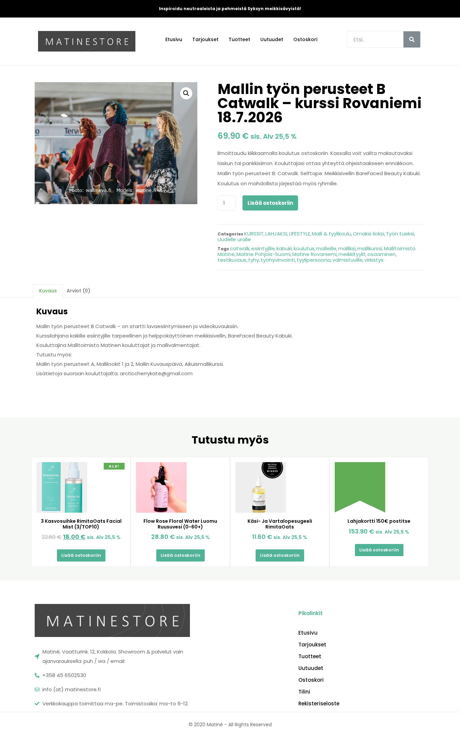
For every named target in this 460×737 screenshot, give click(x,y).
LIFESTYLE (299, 233)
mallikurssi (369, 248)
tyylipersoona (314, 259)
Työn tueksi (400, 233)
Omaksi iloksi (368, 233)
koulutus (304, 248)
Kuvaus (48, 290)
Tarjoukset (205, 39)
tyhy (253, 259)
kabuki (284, 248)
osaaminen (381, 254)
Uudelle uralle (234, 239)
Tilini (304, 691)
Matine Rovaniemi (314, 254)
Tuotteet (239, 39)
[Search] (411, 39)
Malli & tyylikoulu (331, 233)
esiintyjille (263, 248)
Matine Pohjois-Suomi (263, 254)
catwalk (240, 248)
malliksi (347, 248)
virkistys (374, 259)
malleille (326, 248)
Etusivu (173, 39)
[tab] (48, 290)
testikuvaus (232, 259)
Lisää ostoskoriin (270, 202)
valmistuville (347, 259)
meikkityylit (352, 254)
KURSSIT (254, 233)
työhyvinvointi (278, 259)
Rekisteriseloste (318, 703)
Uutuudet (271, 39)
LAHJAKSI (276, 233)
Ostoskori (305, 39)
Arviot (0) (78, 290)
